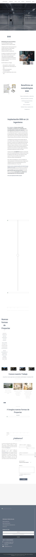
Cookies (23, 555)
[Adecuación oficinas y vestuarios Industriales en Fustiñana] (18, 389)
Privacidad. (20, 555)
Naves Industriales (6, 523)
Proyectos (5, 526)
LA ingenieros (11, 127)
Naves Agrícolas (6, 521)
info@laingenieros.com (8, 546)
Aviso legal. (17, 555)
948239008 (6, 544)
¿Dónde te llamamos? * (29, 445)
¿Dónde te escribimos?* (23, 452)
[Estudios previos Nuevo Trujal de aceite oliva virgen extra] (8, 387)
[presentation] (4, 402)
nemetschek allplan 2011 (23, 131)
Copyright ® (5, 554)
